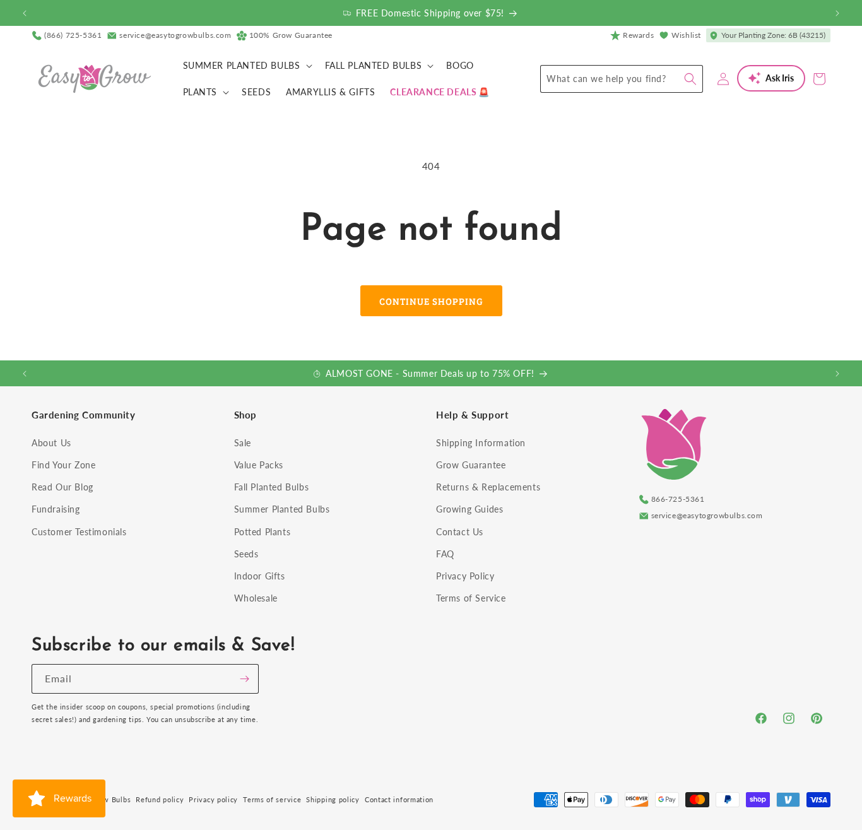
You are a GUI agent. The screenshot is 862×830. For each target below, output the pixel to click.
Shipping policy (333, 799)
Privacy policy (213, 799)
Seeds (246, 553)
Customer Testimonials (79, 531)
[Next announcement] (837, 13)
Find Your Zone (63, 464)
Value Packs (259, 464)
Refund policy (160, 799)
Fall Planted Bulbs (271, 487)
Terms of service (272, 799)
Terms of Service (471, 598)
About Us (51, 442)
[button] (246, 65)
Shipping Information (481, 442)
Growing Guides (469, 509)
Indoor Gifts (259, 576)
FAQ (445, 553)
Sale (242, 442)
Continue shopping (431, 301)
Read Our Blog (62, 487)
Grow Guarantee (470, 464)
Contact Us (459, 531)
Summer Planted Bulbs (282, 509)
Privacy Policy (465, 576)
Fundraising (56, 509)
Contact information (399, 799)
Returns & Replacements (488, 487)
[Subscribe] (244, 679)
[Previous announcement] (24, 13)
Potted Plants (262, 531)
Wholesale (256, 598)
